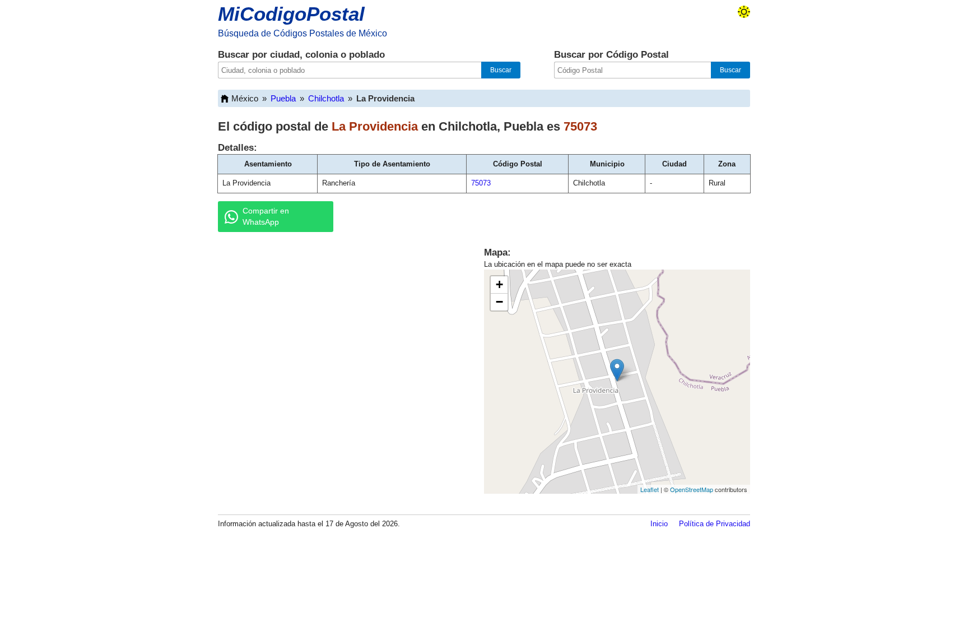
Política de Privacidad (714, 524)
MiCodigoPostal (291, 14)
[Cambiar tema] (744, 12)
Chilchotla (326, 98)
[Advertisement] (338, 327)
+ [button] (499, 284)
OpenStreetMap (691, 489)
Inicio (659, 524)
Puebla (283, 98)
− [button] (499, 302)
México (244, 98)
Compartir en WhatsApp (266, 216)
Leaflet (649, 489)
